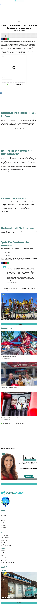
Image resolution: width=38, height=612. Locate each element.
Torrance (3, 518)
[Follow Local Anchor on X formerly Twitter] (10, 282)
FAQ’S (2, 555)
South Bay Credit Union (7, 597)
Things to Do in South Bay (6, 545)
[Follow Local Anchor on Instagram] (12, 282)
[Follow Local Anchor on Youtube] (14, 282)
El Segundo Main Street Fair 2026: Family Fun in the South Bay (10, 417)
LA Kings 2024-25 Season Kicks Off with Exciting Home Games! (10, 288)
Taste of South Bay (5, 537)
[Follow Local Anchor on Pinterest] (15, 282)
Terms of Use (4, 560)
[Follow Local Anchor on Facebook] (8, 282)
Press (2, 564)
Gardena (3, 523)
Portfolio (4, 235)
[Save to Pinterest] (6, 39)
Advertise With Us (4, 554)
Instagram (5, 236)
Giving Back (3, 544)
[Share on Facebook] (2, 39)
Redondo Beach (4, 513)
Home (19, 21)
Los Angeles (3, 525)
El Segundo (3, 517)
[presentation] (19, 343)
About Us (3, 550)
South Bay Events (4, 533)
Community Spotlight (22, 23)
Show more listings (19, 324)
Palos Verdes (3, 520)
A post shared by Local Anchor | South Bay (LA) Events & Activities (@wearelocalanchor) (15, 82)
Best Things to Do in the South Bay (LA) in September (8, 356)
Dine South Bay (4, 540)
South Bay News (4, 535)
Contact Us (3, 557)
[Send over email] (8, 39)
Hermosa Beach (4, 515)
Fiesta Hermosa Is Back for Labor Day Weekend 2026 (8, 448)
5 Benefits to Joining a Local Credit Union (28, 288)
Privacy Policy (4, 559)
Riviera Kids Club (6, 319)
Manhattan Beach (4, 512)
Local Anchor (16, 30)
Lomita (2, 522)
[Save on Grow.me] (9, 39)
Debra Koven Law (6, 478)
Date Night (3, 542)
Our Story (3, 552)
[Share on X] (4, 39)
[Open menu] (36, 1)
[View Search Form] (1, 1)
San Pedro (3, 529)
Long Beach (3, 527)
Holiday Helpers (4, 539)
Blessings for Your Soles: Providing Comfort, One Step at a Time (10, 387)
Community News (14, 23)
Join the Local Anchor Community (8, 562)
